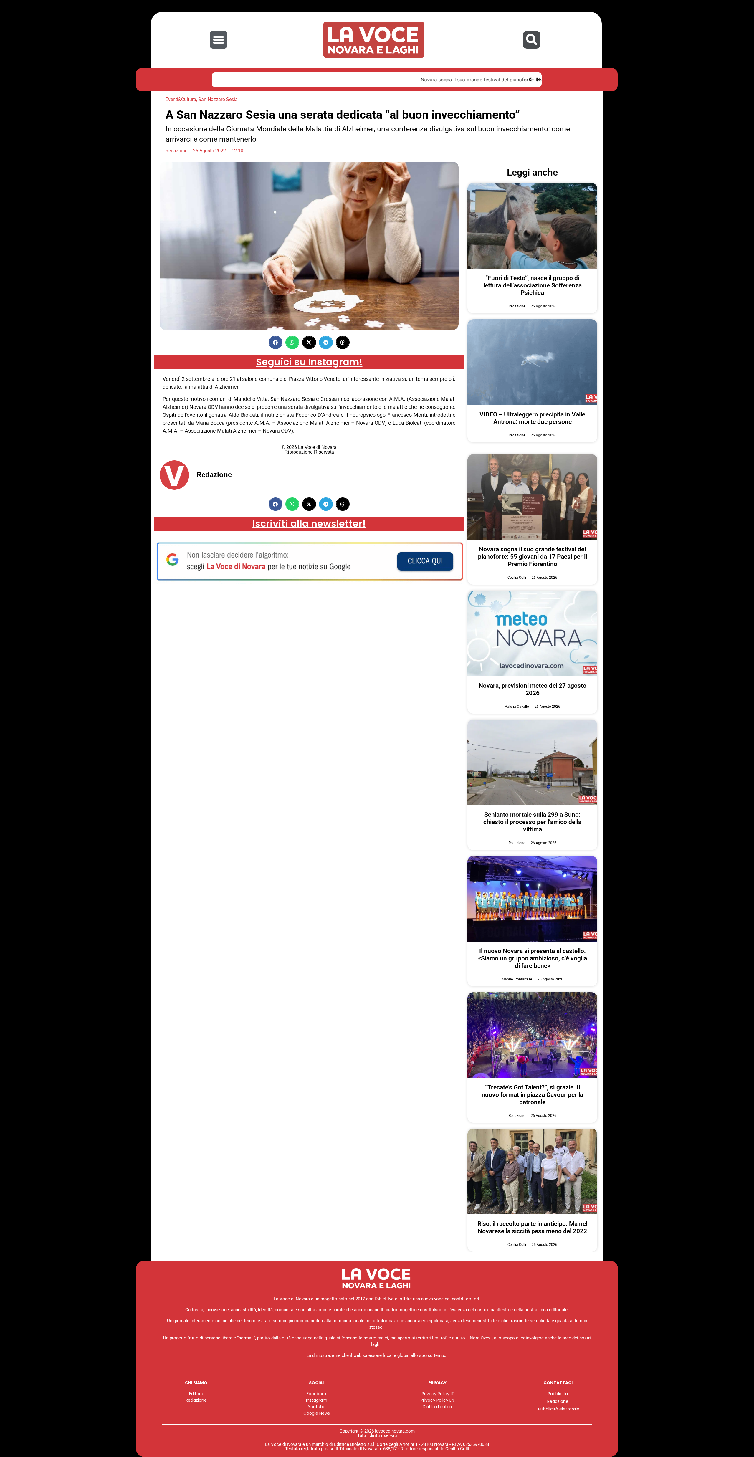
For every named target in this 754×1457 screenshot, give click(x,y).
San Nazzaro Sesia (218, 99)
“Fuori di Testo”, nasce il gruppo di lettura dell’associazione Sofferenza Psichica (532, 285)
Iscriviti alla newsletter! (309, 523)
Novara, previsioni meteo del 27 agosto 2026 (532, 689)
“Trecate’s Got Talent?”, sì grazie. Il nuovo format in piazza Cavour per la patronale (532, 1095)
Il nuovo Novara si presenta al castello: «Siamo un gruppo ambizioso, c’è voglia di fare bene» (532, 958)
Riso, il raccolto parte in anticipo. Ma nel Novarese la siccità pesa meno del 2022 (532, 1227)
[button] (218, 40)
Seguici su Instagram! (309, 361)
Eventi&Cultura (181, 99)
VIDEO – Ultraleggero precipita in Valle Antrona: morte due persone (532, 418)
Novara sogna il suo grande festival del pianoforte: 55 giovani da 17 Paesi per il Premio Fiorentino (329, 79)
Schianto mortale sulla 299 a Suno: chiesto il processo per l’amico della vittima (532, 822)
